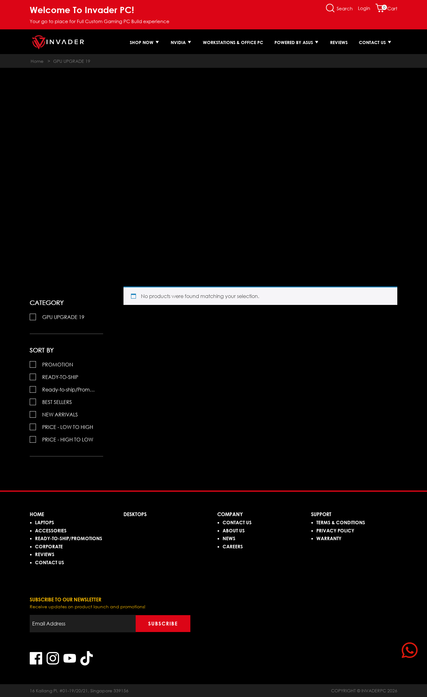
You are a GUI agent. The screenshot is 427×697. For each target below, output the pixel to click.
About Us (234, 530)
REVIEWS (44, 554)
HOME (37, 514)
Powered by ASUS (294, 42)
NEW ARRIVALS (60, 414)
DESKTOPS (135, 514)
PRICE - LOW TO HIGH (67, 427)
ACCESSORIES (51, 530)
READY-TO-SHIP (60, 377)
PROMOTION (57, 364)
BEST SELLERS (57, 402)
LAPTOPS (44, 522)
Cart (390, 8)
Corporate (49, 546)
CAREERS (233, 546)
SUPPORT (321, 514)
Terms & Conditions (340, 522)
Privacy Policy (335, 530)
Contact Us (373, 42)
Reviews (339, 42)
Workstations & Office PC (233, 42)
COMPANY (230, 514)
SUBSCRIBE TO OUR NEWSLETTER (65, 599)
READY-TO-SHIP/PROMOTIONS (68, 538)
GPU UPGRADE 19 (63, 317)
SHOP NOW (142, 42)
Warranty (328, 538)
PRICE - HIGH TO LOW (67, 439)
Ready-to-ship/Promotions (72, 389)
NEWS (229, 538)
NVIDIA (179, 42)
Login (364, 8)
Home (37, 61)
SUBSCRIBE (163, 623)
